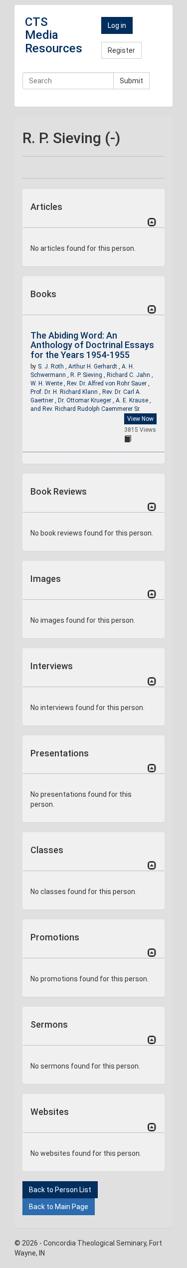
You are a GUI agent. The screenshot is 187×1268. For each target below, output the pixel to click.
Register (121, 50)
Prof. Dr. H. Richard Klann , (66, 391)
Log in (117, 25)
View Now (140, 418)
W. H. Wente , (48, 383)
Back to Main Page (58, 1207)
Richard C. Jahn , (130, 374)
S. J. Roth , (53, 366)
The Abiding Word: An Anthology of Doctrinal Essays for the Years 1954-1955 (92, 345)
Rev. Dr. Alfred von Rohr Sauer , (108, 383)
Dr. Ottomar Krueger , (87, 400)
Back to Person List (60, 1190)
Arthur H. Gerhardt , (95, 366)
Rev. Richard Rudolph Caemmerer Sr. (91, 408)
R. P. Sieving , (88, 374)
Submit (131, 81)
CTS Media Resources (53, 35)
